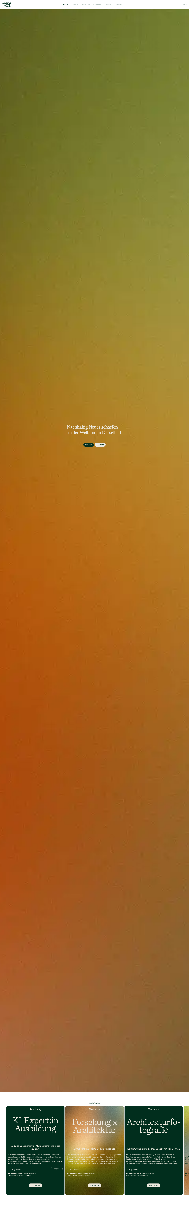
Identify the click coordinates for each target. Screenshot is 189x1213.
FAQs (185, 4)
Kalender (74, 4)
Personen (108, 4)
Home (65, 4)
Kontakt (119, 4)
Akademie (97, 4)
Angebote (86, 4)
